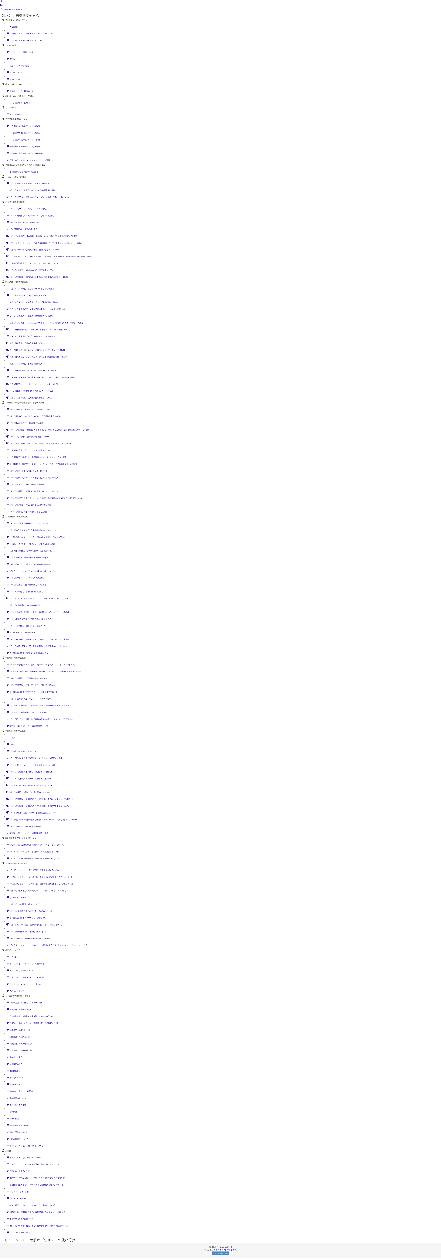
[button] (1, 2)
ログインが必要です (228, 1250)
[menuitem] (1, 6)
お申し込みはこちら (220, 1253)
